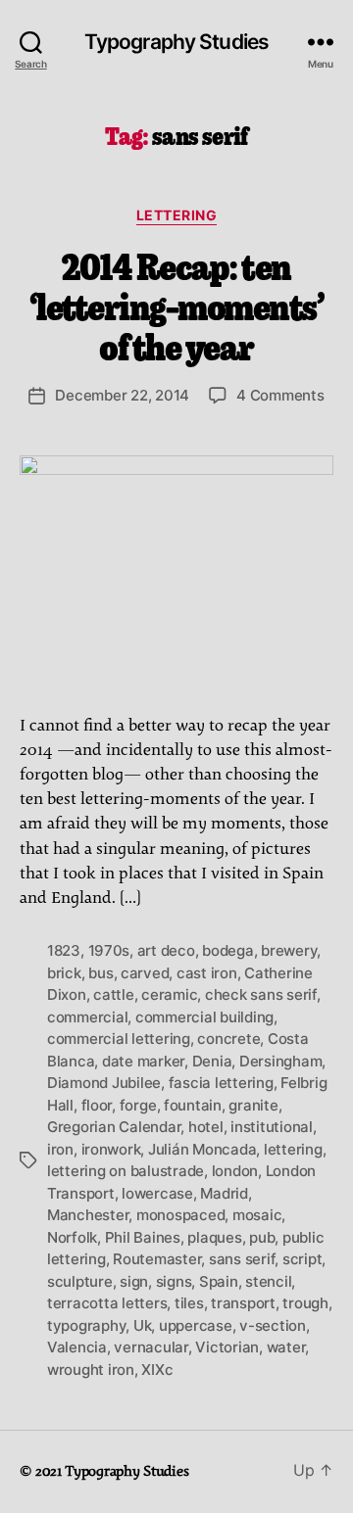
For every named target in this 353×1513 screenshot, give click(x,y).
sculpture (80, 1281)
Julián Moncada (202, 1149)
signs (174, 1281)
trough (305, 1303)
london (235, 1170)
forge (138, 1105)
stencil (268, 1281)
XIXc (157, 1369)
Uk (142, 1325)
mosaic (256, 1215)
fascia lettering (221, 1082)
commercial (87, 1017)
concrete (228, 1038)
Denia (212, 1061)
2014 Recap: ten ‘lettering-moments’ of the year (177, 305)
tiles (189, 1303)
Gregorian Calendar (113, 1126)
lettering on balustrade (125, 1170)
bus (100, 973)
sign (134, 1281)
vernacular (150, 1347)
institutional (271, 1126)
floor (97, 1105)
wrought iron (90, 1369)
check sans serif (261, 994)
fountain (193, 1105)
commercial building (204, 1017)
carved (145, 973)
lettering (177, 215)
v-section (272, 1325)
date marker (143, 1061)
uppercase (195, 1325)
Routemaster (157, 1259)
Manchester (87, 1215)
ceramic (169, 994)
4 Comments (280, 395)
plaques (214, 1237)
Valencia (77, 1347)
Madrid (223, 1193)
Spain (218, 1281)
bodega (227, 950)
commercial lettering (118, 1038)
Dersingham (280, 1061)
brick (64, 973)
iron (60, 1149)
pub (262, 1237)
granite (252, 1105)
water (286, 1347)
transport (243, 1303)
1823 (63, 950)
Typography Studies (176, 41)
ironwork (111, 1149)
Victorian (227, 1347)
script (302, 1259)
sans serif (242, 1259)
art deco (166, 950)
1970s (109, 950)
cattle (113, 994)
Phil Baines (142, 1237)
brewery (289, 950)
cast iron (206, 973)
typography (86, 1325)
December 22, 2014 (122, 395)
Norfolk (72, 1237)
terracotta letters (107, 1303)
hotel (206, 1126)
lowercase (157, 1193)
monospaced (180, 1215)
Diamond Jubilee (104, 1082)
